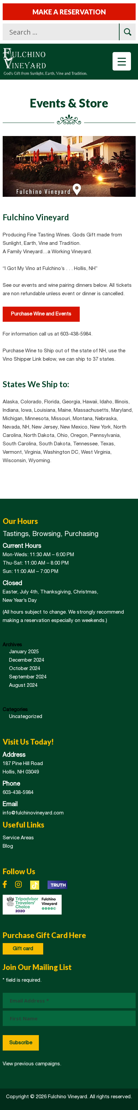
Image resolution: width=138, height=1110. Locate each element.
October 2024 (24, 668)
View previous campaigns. (32, 1064)
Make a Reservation (69, 12)
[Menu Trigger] (122, 61)
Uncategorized (25, 716)
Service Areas (18, 838)
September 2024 (28, 677)
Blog (8, 846)
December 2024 (26, 660)
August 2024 (23, 685)
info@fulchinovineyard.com (33, 813)
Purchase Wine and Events (41, 314)
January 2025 (24, 652)
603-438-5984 (18, 792)
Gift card (23, 948)
